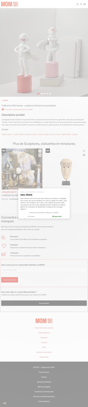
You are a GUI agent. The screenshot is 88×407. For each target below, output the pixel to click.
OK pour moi (56, 216)
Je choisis (31, 216)
